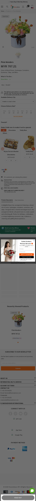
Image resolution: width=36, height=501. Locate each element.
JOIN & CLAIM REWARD (26, 254)
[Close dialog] (34, 240)
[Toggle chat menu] (32, 491)
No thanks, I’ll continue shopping (26, 257)
